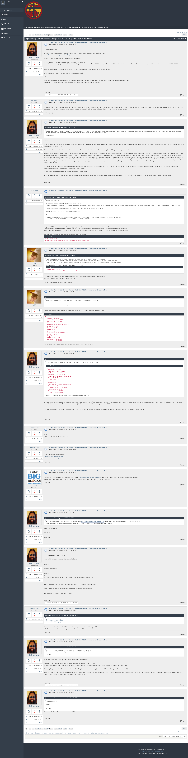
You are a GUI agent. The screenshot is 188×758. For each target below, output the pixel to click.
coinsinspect (34, 448)
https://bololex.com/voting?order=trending (57, 55)
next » (185, 32)
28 (38, 35)
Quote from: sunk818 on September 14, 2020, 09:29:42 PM (60, 518)
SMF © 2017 (151, 751)
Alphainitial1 (34, 428)
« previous (180, 32)
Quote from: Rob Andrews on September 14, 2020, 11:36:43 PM (61, 698)
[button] (22, 1)
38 (61, 35)
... (32, 35)
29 (40, 35)
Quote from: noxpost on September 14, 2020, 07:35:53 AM (60, 127)
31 (44, 35)
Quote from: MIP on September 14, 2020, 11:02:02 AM (59, 297)
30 (42, 35)
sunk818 (34, 486)
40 (65, 35)
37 (59, 35)
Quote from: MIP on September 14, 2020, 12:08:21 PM (59, 359)
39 (63, 35)
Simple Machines (159, 751)
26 (33, 35)
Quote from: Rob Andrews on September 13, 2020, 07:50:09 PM (61, 197)
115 (69, 35)
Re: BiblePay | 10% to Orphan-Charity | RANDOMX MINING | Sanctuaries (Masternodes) (77, 43)
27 (35, 35)
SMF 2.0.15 (144, 751)
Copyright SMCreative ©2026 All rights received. (152, 750)
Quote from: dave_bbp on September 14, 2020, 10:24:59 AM (60, 255)
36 (56, 35)
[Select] (50, 236)
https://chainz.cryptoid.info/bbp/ (53, 456)
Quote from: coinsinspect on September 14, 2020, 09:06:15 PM (61, 615)
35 (54, 35)
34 (52, 35)
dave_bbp (34, 190)
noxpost (34, 101)
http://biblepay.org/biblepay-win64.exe (90, 477)
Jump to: (161, 736)
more (40, 74)
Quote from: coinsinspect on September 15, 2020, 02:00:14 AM (61, 647)
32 (47, 35)
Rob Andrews (34, 58)
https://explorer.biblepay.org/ (53, 458)
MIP (34, 264)
